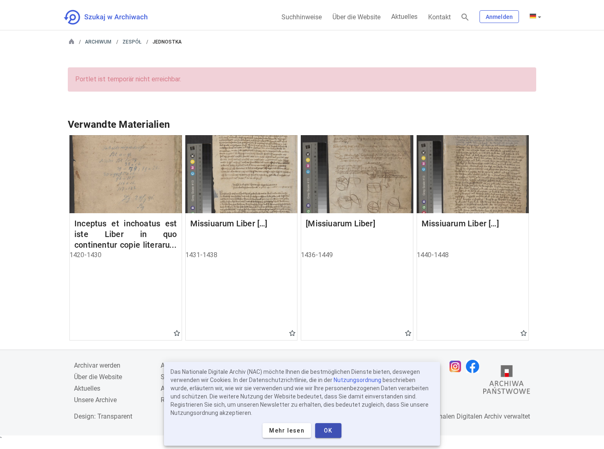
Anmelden (499, 17)
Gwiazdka (177, 333)
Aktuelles (404, 17)
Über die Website (356, 17)
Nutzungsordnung (357, 380)
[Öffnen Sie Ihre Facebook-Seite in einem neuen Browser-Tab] (474, 366)
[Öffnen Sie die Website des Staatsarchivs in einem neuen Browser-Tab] (506, 381)
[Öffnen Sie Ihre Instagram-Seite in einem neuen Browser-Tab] (457, 366)
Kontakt (439, 17)
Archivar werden (97, 365)
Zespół (131, 42)
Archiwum (98, 42)
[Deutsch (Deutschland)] (535, 17)
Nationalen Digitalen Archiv (462, 416)
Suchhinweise (301, 17)
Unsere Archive (95, 400)
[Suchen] (465, 17)
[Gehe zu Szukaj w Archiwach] (113, 17)
